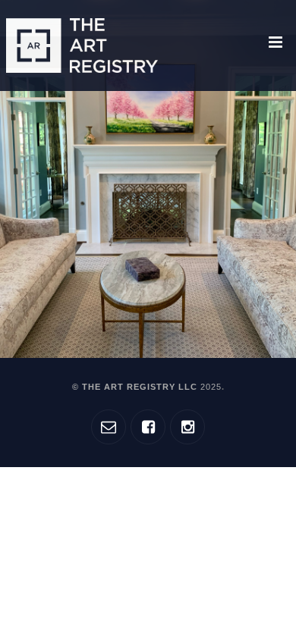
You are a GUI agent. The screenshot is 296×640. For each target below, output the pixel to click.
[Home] (82, 45)
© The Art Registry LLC (147, 386)
